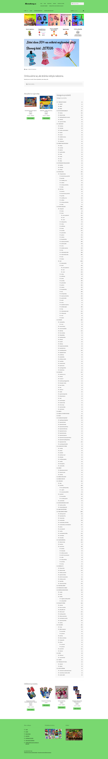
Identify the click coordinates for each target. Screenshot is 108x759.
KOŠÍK (45, 3)
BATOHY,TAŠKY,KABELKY (63, 110)
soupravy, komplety (65, 241)
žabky (61, 160)
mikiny (61, 145)
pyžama (61, 150)
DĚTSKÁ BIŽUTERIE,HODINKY (64, 163)
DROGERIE (60, 372)
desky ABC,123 (62, 609)
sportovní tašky (63, 121)
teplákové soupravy (65, 304)
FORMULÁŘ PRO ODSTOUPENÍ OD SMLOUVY (56, 5)
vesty (61, 158)
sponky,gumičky (63, 367)
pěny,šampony (62, 396)
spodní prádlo (62, 152)
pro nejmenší (62, 529)
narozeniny (62, 546)
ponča (61, 594)
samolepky (62, 535)
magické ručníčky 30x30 (65, 598)
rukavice (62, 237)
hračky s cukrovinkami (64, 130)
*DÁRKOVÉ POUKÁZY (62, 102)
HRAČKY (59, 411)
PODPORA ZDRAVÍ (61, 585)
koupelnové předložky (64, 346)
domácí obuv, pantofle (65, 176)
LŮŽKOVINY (60, 481)
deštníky (61, 330)
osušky (61, 592)
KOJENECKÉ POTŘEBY (62, 446)
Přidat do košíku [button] (30, 118)
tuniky (61, 156)
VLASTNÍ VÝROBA (61, 668)
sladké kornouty (63, 136)
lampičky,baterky (63, 350)
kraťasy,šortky (64, 221)
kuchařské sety (62, 348)
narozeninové (62, 657)
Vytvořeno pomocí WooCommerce (44, 752)
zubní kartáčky (62, 407)
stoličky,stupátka (63, 459)
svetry (62, 245)
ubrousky (63, 561)
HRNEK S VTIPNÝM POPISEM (63, 413)
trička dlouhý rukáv (64, 252)
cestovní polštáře (63, 328)
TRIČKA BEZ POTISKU (62, 661)
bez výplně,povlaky (64, 487)
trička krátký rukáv (64, 254)
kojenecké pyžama (63, 435)
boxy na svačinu (63, 607)
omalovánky (62, 520)
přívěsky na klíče (63, 359)
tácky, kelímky (64, 559)
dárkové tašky (62, 115)
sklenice (61, 651)
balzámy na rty (62, 374)
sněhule (62, 182)
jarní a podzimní (66, 215)
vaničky (61, 461)
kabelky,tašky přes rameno (65, 117)
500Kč (61, 108)
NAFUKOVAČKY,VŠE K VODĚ (63, 502)
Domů (26, 69)
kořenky (61, 474)
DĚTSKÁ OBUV (61, 171)
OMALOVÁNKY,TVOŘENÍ (62, 511)
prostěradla (62, 500)
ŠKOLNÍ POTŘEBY (61, 603)
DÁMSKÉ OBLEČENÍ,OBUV (63, 143)
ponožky (61, 147)
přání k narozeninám (65, 555)
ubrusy (62, 563)
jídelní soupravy (63, 629)
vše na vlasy (62, 404)
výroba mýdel (62, 674)
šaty (62, 291)
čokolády (61, 128)
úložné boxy (62, 370)
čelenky (61, 376)
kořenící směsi (62, 472)
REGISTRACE (49, 3)
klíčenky (61, 343)
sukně (62, 300)
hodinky (61, 165)
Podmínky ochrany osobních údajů (30, 752)
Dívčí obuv (62, 189)
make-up (61, 389)
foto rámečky (62, 332)
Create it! (61, 378)
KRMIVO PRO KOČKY (62, 476)
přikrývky (61, 457)
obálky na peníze (64, 553)
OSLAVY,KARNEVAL (61, 539)
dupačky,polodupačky (64, 420)
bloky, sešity (62, 568)
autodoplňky (62, 322)
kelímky (61, 635)
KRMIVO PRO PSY (61, 478)
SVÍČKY (59, 653)
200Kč (61, 106)
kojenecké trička (63, 441)
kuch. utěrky (62, 385)
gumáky (62, 178)
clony (62, 324)
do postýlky (63, 496)
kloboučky (63, 550)
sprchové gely (62, 400)
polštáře (61, 452)
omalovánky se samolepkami (65, 524)
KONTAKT (54, 3)
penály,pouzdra (63, 614)
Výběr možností (30, 709)
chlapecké (62, 208)
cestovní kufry (62, 326)
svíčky (62, 557)
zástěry (61, 622)
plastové (63, 633)
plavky (62, 228)
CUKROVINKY (60, 123)
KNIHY (59, 415)
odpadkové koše (63, 352)
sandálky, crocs (64, 180)
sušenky (61, 139)
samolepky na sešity (63, 618)
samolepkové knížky (63, 533)
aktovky (61, 605)
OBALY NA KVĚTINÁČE (62, 509)
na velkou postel (64, 498)
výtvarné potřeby (63, 583)
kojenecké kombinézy (64, 426)
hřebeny (61, 339)
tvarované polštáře (65, 492)
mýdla (61, 391)
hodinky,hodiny (62, 337)
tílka (62, 250)
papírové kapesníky (63, 394)
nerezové (63, 644)
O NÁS (25, 10)
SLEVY (31, 10)
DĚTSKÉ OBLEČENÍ (61, 206)
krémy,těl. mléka (63, 383)
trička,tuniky (63, 313)
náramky (61, 167)
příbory (61, 642)
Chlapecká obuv (63, 173)
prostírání (62, 648)
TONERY (59, 659)
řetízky (61, 169)
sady (60, 398)
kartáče (61, 341)
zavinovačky (62, 465)
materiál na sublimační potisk (65, 670)
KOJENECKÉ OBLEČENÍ (62, 417)
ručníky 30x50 (63, 600)
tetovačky (62, 537)
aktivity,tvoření (63, 513)
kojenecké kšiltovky (63, 428)
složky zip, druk (63, 579)
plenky (61, 450)
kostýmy (61, 544)
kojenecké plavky (63, 433)
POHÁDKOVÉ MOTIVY (38, 10)
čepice (62, 213)
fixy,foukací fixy (63, 515)
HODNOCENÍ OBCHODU (48, 10)
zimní (64, 219)
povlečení (61, 494)
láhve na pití (62, 611)
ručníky (61, 596)
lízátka (61, 132)
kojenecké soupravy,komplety (65, 437)
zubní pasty (62, 409)
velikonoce (62, 141)
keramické (63, 631)
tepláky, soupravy (64, 248)
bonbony (61, 126)
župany (62, 258)
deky (60, 483)
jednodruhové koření (64, 470)
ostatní (61, 134)
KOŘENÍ (59, 468)
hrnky (61, 627)
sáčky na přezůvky (63, 616)
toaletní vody (62, 402)
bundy (62, 211)
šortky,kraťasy (64, 293)
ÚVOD (41, 3)
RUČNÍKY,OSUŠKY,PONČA (63, 590)
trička (61, 154)
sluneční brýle (62, 363)
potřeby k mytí (62, 454)
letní (63, 217)
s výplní (62, 489)
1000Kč (61, 104)
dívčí (60, 261)
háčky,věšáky (62, 335)
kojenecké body (63, 422)
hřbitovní (61, 655)
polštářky (61, 485)
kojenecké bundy (63, 424)
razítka (61, 531)
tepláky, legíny (64, 306)
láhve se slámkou (63, 637)
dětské (61, 666)
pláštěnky (63, 226)
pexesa (61, 526)
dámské (61, 664)
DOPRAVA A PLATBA (61, 3)
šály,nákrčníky (64, 239)
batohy (61, 112)
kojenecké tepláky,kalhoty (65, 439)
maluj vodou (62, 518)
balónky (62, 548)
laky (60, 387)
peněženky (62, 354)
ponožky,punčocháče (64, 444)
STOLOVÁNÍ (60, 624)
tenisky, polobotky (64, 184)
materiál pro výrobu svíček (65, 672)
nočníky (61, 448)
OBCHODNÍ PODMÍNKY (44, 5)
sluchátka (61, 361)
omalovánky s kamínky (64, 522)
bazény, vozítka (63, 505)
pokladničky (62, 356)
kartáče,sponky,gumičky (64, 380)
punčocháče (63, 232)
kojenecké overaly (63, 431)
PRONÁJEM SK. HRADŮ (62, 587)
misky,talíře (62, 640)
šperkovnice (62, 365)
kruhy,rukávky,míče (63, 507)
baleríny (62, 191)
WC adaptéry (62, 463)
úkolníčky (61, 581)
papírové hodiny (63, 574)
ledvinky (61, 119)
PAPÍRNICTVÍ (60, 566)
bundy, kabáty (63, 263)
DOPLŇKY (60, 319)
